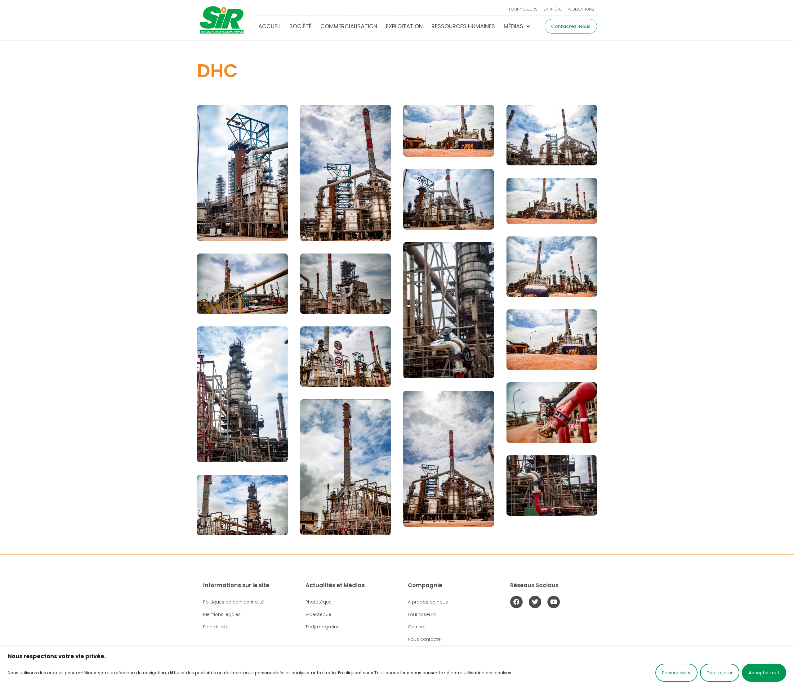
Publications (581, 9)
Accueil (269, 26)
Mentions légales (222, 614)
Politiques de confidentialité (233, 602)
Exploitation (404, 26)
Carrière (552, 9)
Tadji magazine (323, 627)
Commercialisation (348, 26)
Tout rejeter (720, 673)
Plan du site (216, 627)
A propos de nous (428, 602)
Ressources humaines (463, 26)
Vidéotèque (318, 614)
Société (300, 26)
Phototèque (319, 602)
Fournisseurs (523, 9)
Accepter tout (764, 673)
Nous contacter (425, 639)
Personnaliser (676, 673)
